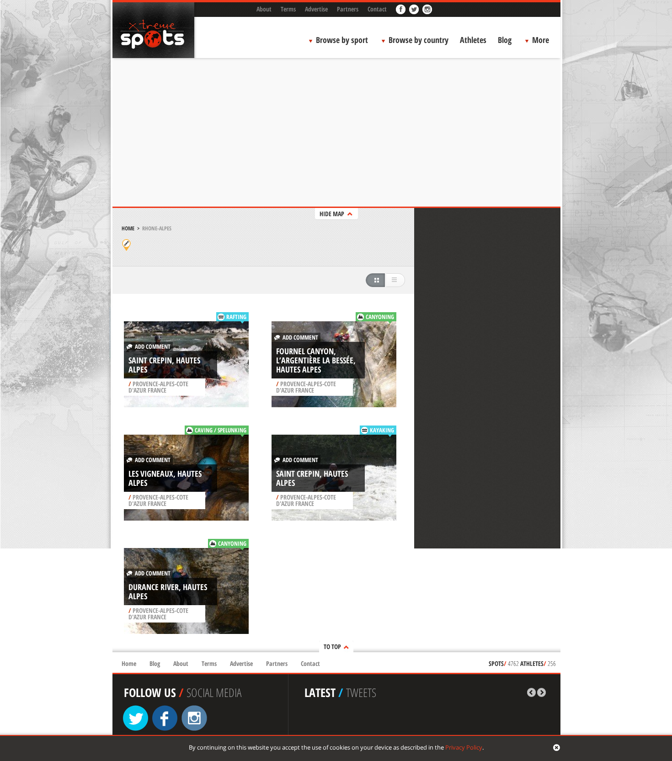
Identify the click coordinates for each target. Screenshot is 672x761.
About (264, 9)
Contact (377, 9)
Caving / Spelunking (220, 430)
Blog (505, 39)
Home (128, 228)
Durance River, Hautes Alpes (167, 591)
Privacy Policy (463, 747)
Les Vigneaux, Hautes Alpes (165, 478)
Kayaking (382, 430)
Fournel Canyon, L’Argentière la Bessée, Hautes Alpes (316, 360)
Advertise (316, 9)
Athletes (473, 39)
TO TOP (332, 646)
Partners (347, 9)
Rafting (236, 317)
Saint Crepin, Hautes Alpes (164, 365)
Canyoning (380, 317)
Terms (288, 9)
